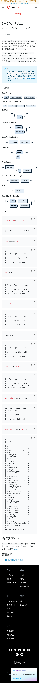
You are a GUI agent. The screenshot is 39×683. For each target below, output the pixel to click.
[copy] (34, 219)
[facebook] (24, 650)
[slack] (28, 650)
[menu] (3, 7)
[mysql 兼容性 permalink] (21, 538)
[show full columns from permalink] (32, 28)
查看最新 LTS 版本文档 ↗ (19, 3)
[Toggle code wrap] (31, 219)
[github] (10, 650)
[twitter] (15, 650)
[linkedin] (19, 650)
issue (16, 549)
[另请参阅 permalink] (14, 554)
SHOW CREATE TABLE (14, 560)
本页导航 (18, 14)
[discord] (17, 654)
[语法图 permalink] (11, 87)
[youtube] (22, 654)
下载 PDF (8, 34)
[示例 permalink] (8, 212)
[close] (34, 670)
